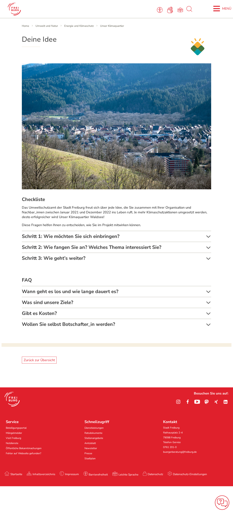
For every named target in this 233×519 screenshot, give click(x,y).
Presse (88, 453)
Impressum (72, 474)
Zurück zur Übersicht (39, 360)
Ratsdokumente (93, 433)
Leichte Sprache (128, 474)
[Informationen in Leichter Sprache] (181, 9)
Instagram (178, 402)
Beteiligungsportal (16, 428)
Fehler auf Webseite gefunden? (23, 453)
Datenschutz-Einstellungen (190, 474)
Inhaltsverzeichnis (44, 474)
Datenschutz (155, 474)
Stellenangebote (93, 438)
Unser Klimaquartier (112, 26)
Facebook (188, 402)
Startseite (16, 474)
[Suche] (189, 11)
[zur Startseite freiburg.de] (49, 9)
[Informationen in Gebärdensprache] (170, 9)
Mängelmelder (14, 433)
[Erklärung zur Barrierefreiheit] (160, 9)
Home (25, 26)
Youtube (197, 402)
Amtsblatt (90, 443)
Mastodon (207, 402)
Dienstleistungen (94, 428)
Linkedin (225, 402)
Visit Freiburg (13, 438)
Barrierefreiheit (98, 474)
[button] (12, 399)
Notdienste (12, 443)
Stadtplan (90, 458)
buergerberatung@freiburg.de (180, 452)
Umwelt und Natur (46, 26)
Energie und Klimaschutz (79, 26)
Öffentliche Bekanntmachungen (24, 448)
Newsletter (90, 448)
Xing (216, 402)
